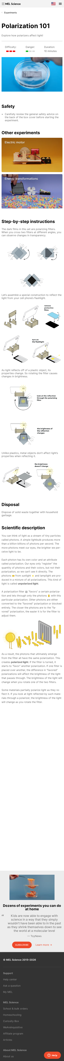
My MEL (8, 991)
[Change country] (53, 4)
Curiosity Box (11, 1021)
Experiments (10, 12)
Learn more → (44, 944)
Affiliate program (13, 1033)
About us (8, 1056)
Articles (7, 1039)
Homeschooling (12, 1014)
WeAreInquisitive (13, 1027)
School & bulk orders (15, 1008)
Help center (10, 979)
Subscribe (22, 945)
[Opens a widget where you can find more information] (52, 1055)
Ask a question (12, 985)
